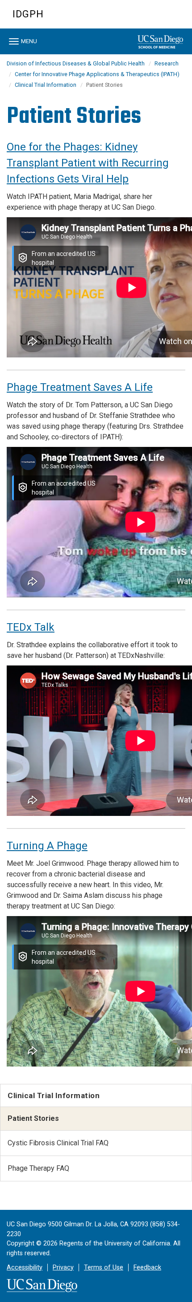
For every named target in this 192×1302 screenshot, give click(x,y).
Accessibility (24, 1267)
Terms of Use (103, 1267)
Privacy (63, 1267)
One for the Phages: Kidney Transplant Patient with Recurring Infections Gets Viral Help (88, 163)
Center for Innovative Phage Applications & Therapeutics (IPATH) (97, 74)
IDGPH (28, 14)
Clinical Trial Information (45, 84)
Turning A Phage (47, 846)
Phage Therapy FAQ (38, 1168)
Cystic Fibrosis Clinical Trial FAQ (58, 1143)
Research (166, 63)
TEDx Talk (30, 627)
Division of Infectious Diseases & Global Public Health (76, 63)
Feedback (147, 1267)
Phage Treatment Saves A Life (80, 387)
